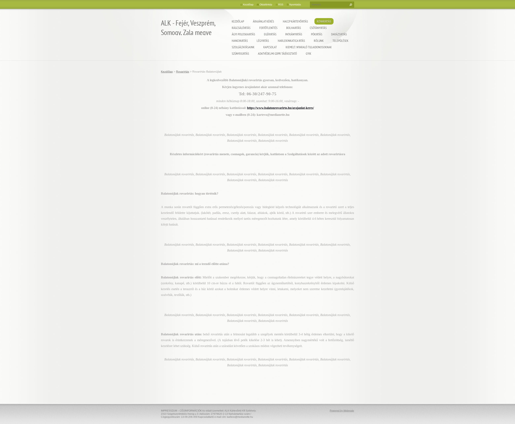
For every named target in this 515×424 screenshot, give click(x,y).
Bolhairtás (293, 28)
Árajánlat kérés (263, 21)
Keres (350, 5)
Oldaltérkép (266, 4)
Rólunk (319, 41)
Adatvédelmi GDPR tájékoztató (277, 53)
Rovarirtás (324, 21)
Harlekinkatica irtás (291, 41)
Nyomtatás (295, 4)
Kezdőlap (238, 21)
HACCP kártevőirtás (295, 21)
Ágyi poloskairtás (243, 34)
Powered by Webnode (342, 410)
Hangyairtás (240, 41)
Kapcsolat (270, 47)
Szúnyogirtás (240, 53)
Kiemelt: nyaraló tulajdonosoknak (309, 47)
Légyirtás (263, 41)
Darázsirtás (339, 34)
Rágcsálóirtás (241, 28)
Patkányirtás (293, 34)
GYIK (308, 53)
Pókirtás (316, 34)
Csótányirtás (318, 28)
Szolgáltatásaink (243, 47)
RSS (280, 4)
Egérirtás (270, 34)
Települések (340, 41)
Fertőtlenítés (268, 28)
